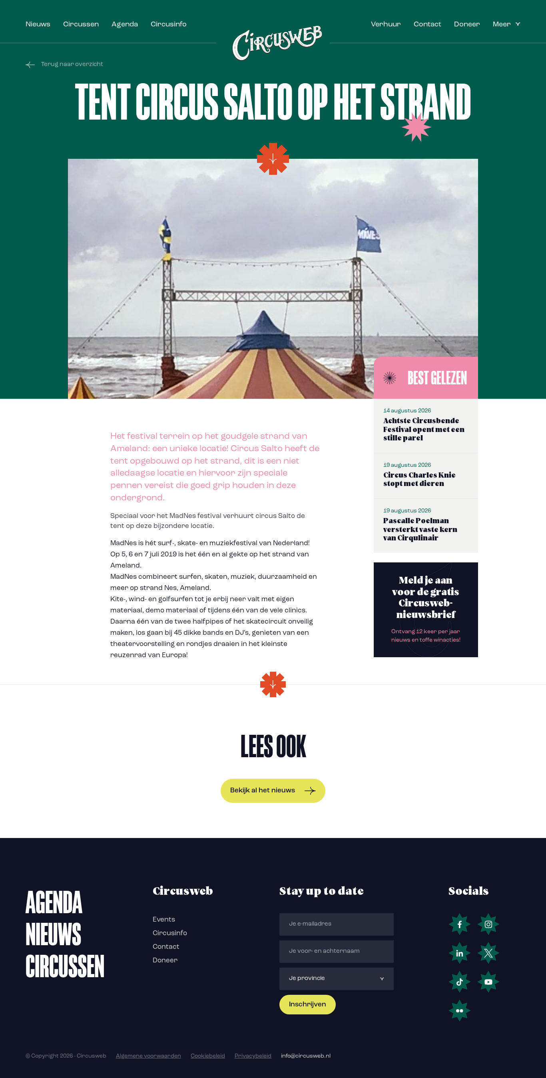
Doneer (467, 24)
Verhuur (386, 24)
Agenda (125, 24)
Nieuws (38, 24)
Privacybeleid (253, 1056)
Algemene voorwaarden (148, 1056)
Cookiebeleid (208, 1056)
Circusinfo (169, 24)
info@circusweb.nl (306, 1056)
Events (164, 919)
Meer (502, 24)
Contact (427, 24)
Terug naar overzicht (72, 65)
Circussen (81, 24)
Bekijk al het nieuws (262, 790)
